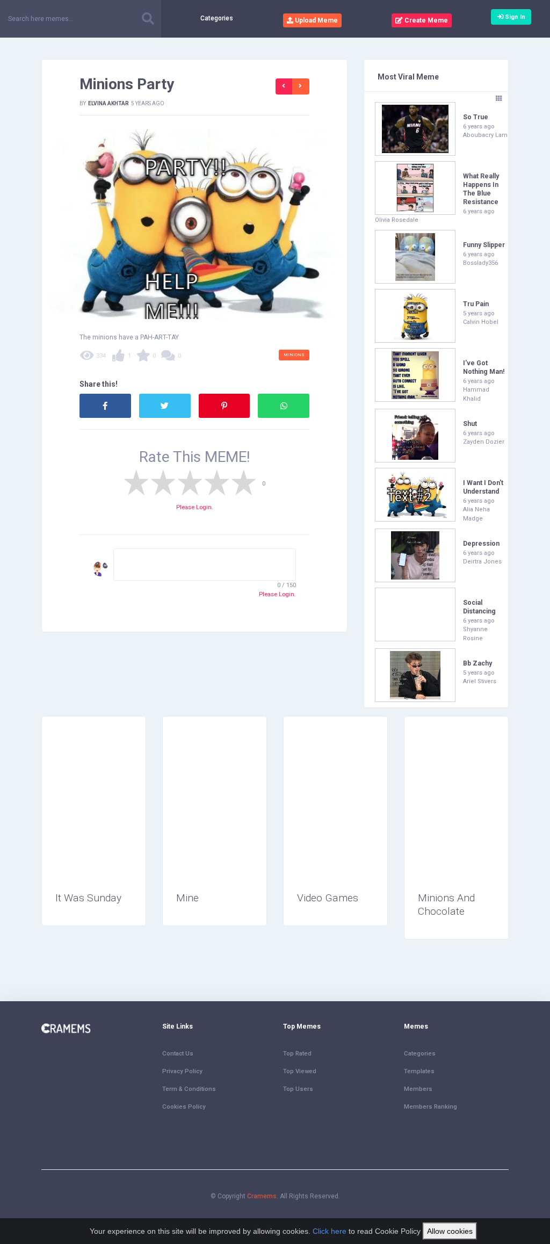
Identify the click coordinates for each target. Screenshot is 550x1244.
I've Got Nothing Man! (484, 367)
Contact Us (177, 1053)
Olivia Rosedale (396, 219)
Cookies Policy (184, 1106)
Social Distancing (479, 607)
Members (418, 1089)
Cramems (262, 1196)
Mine (187, 898)
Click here (329, 1231)
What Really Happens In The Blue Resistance (481, 189)
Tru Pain (476, 304)
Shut (470, 424)
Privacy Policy (182, 1071)
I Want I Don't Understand (483, 487)
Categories (216, 18)
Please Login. (194, 507)
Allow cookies (450, 1231)
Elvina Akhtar (108, 103)
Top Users (298, 1089)
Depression (481, 543)
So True (475, 117)
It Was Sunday (88, 898)
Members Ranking (430, 1106)
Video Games (327, 898)
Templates (419, 1071)
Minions (294, 354)
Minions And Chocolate (446, 904)
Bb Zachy (477, 663)
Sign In (514, 16)
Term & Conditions (189, 1089)
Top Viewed (299, 1071)
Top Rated (297, 1053)
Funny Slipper (484, 245)
